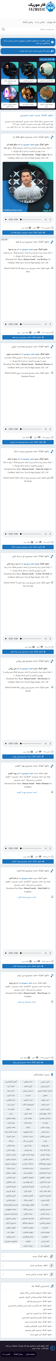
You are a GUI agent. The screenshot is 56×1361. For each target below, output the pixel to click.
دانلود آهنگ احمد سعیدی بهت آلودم (32, 765)
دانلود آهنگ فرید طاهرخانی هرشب (38, 1326)
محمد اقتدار (45, 1214)
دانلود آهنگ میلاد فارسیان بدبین (38, 1322)
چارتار (28, 1127)
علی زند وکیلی (45, 1182)
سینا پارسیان (45, 1168)
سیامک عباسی (28, 1164)
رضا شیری (28, 1145)
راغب (45, 1141)
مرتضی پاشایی (45, 1223)
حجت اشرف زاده (11, 1132)
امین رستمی (45, 1109)
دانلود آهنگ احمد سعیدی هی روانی (32, 661)
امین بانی (10, 1104)
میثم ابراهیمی (28, 1237)
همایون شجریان (11, 1241)
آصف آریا (10, 1086)
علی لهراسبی (28, 1182)
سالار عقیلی (45, 1159)
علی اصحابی (11, 1177)
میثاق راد (45, 1237)
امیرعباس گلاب (28, 1104)
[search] (3, 29)
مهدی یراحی (45, 1232)
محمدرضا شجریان (10, 1214)
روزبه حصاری (45, 1155)
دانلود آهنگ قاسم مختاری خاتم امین (37, 1317)
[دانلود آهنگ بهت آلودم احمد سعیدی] (28, 816)
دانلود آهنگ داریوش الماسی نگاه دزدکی (36, 1293)
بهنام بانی (28, 1118)
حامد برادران (11, 1127)
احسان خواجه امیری (45, 1091)
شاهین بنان (28, 1173)
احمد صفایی (28, 1082)
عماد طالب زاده (45, 1191)
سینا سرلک (11, 1168)
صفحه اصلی (30, 1354)
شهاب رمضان (11, 1173)
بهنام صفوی (10, 1118)
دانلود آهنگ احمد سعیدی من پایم (33, 975)
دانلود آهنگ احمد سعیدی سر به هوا (32, 241)
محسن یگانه (28, 1209)
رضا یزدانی (28, 1150)
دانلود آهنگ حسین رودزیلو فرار (39, 1301)
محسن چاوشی (45, 1209)
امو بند (28, 1095)
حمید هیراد (11, 1136)
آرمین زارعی (45, 1086)
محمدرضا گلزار (45, 1218)
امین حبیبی (45, 1082)
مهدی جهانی (11, 1228)
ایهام (28, 1109)
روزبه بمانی (11, 1150)
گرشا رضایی (45, 1200)
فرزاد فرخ (28, 1191)
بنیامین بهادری (45, 1118)
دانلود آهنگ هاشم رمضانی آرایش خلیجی (35, 1297)
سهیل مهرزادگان (45, 1164)
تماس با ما (40, 22)
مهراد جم (10, 1232)
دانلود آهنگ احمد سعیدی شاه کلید (33, 870)
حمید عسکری (28, 1136)
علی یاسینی (45, 1186)
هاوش (28, 1241)
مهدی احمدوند (28, 1228)
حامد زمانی (45, 1132)
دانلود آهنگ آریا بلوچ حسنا (41, 1334)
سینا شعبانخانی (45, 1173)
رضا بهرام (45, 1145)
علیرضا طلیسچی (28, 1186)
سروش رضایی (11, 1159)
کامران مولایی (28, 1196)
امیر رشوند (45, 1104)
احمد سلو (10, 1091)
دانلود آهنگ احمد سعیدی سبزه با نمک (31, 451)
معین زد (45, 1228)
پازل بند (45, 1123)
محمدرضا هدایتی (28, 1218)
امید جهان (45, 1100)
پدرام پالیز (28, 1123)
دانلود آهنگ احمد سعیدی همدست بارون (30, 346)
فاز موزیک (51, 22)
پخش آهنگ (27, 22)
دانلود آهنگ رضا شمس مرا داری (39, 1313)
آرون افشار (28, 1086)
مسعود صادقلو (28, 1223)
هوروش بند (45, 1246)
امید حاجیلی (28, 1100)
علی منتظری (10, 1182)
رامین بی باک (28, 1141)
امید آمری (11, 1095)
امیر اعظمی (11, 1100)
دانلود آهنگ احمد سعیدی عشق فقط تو (31, 137)
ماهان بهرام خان (28, 1205)
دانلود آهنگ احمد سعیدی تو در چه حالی (30, 556)
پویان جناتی (45, 1127)
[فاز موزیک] (41, 6)
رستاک (10, 1141)
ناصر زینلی (45, 1241)
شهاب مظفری (45, 1177)
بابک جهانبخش (45, 1114)
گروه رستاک (28, 1200)
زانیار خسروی (11, 1155)
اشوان (45, 1095)
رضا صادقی (11, 1145)
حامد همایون (28, 1132)
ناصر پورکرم (11, 1237)
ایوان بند (11, 1109)
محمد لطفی (28, 1214)
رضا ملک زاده (45, 1150)
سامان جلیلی (28, 1159)
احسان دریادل (28, 1091)
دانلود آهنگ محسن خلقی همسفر (38, 1330)
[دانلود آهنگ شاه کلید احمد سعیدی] (28, 921)
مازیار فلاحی (10, 1200)
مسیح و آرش (11, 1223)
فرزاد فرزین (11, 1191)
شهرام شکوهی (28, 1177)
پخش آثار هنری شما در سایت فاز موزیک (35, 51)
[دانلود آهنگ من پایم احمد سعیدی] (28, 1025)
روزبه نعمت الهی (28, 1155)
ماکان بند (45, 1205)
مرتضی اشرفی (11, 1218)
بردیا (10, 1114)
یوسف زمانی (28, 1246)
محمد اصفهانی (10, 1209)
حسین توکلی (45, 1136)
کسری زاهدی (11, 1196)
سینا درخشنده (28, 1168)
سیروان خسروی (11, 1164)
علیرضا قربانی (11, 1186)
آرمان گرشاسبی (11, 1082)
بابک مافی (28, 1114)
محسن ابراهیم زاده (11, 1205)
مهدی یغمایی (28, 1232)
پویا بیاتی (10, 1123)
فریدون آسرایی (45, 1196)
